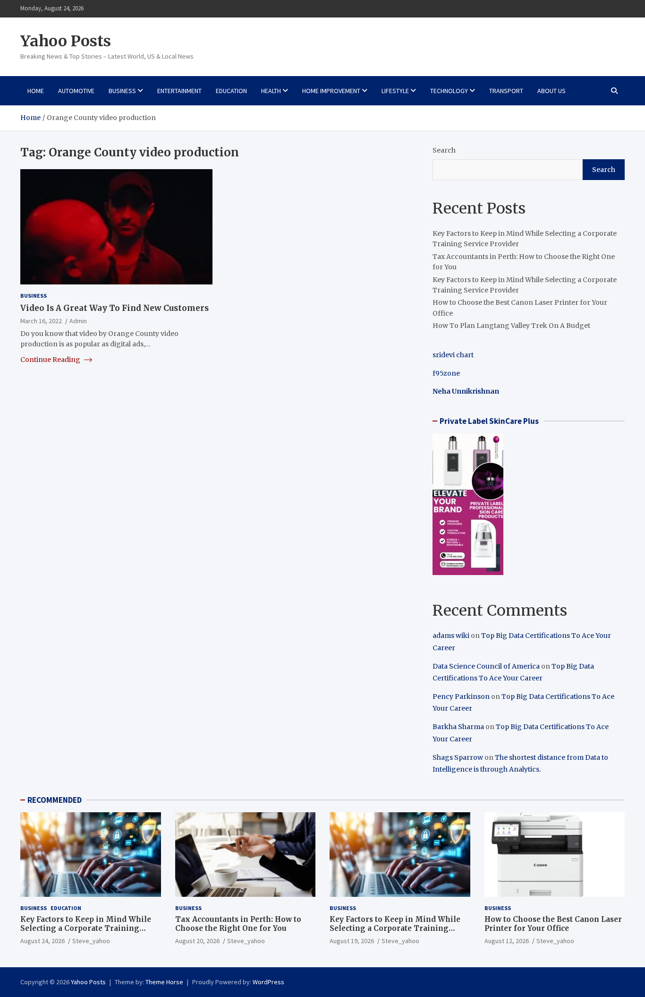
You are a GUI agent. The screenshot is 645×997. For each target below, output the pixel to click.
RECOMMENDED (54, 800)
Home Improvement (331, 90)
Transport (506, 90)
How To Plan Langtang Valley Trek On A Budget (511, 325)
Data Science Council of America (486, 666)
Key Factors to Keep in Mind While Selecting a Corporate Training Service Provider (85, 928)
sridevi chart (453, 355)
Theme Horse (164, 982)
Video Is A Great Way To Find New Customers (114, 307)
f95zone (446, 373)
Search (444, 150)
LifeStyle (395, 90)
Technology (449, 90)
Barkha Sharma (458, 726)
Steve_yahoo (91, 941)
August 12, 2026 (506, 941)
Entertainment (179, 90)
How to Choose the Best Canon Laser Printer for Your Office (553, 924)
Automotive (76, 90)
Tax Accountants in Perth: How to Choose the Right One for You (238, 924)
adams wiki (451, 635)
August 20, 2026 (197, 941)
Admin (78, 320)
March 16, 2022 (41, 320)
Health (271, 90)
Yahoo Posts (65, 41)
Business (122, 90)
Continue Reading (51, 359)
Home (35, 90)
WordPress (268, 982)
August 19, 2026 (352, 941)
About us (551, 90)
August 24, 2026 (42, 941)
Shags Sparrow (458, 757)
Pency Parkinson (461, 696)
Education (231, 90)
